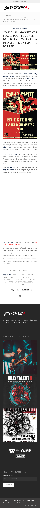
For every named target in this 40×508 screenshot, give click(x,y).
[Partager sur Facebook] (8, 296)
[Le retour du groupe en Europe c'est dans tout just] (20, 425)
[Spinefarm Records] (20, 458)
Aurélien (27, 270)
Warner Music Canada (12, 282)
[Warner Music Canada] (14, 452)
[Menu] (34, 7)
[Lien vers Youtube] (32, 505)
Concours (23, 29)
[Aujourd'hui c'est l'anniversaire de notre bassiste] (20, 357)
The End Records (30, 279)
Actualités (7, 15)
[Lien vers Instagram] (25, 505)
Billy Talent (29, 275)
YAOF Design (26, 500)
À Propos (16, 1)
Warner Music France (27, 282)
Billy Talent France (15, 500)
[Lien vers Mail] (35, 505)
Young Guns (20, 284)
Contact (23, 1)
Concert (16, 29)
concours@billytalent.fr (11, 154)
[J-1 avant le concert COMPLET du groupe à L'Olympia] (20, 391)
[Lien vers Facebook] (22, 505)
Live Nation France (26, 74)
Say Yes (20, 279)
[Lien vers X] (28, 505)
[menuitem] (16, 1)
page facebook (8, 170)
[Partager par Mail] (31, 296)
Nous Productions (11, 279)
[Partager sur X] (20, 296)
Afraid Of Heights (18, 275)
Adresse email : (8, 476)
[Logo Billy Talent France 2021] (16, 7)
